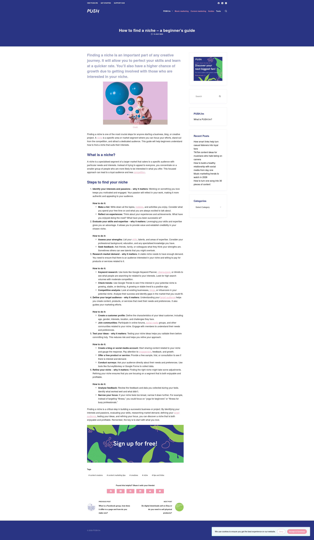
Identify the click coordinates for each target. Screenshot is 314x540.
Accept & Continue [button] (297, 531)
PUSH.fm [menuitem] (166, 11)
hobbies (139, 206)
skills (134, 239)
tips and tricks (158, 475)
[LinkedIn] (140, 491)
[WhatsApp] (160, 491)
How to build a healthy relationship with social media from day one (205, 166)
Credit (135, 127)
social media (152, 322)
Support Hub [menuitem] (119, 3)
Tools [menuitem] (218, 11)
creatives (134, 475)
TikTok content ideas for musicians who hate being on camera (208, 156)
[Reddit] (150, 491)
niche (99, 137)
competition (139, 172)
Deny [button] (281, 531)
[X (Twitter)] (222, 3)
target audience (167, 297)
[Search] (226, 11)
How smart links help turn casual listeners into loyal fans (206, 145)
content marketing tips (116, 475)
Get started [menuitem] (106, 3)
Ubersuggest (164, 272)
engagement (145, 351)
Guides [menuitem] (211, 11)
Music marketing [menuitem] (182, 11)
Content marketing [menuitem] (198, 11)
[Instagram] (226, 3)
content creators (96, 475)
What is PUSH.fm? (203, 119)
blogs (152, 290)
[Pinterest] (130, 491)
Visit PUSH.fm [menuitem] (92, 3)
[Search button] (219, 96)
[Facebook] (219, 3)
